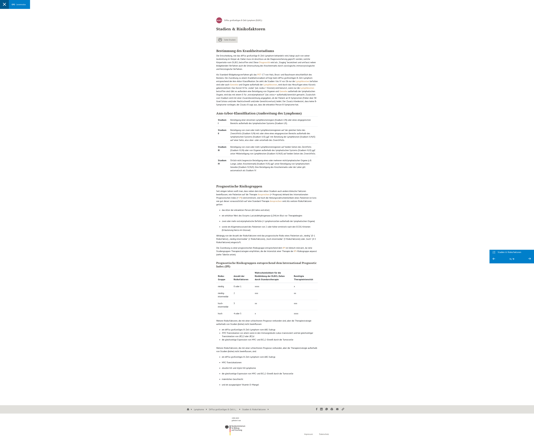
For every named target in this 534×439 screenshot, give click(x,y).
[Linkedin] (321, 409)
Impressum (308, 434)
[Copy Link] (343, 409)
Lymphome (199, 409)
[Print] (332, 409)
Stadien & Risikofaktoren (254, 409)
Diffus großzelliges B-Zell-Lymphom (223, 409)
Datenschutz (324, 434)
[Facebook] (316, 409)
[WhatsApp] (326, 409)
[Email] (337, 409)
